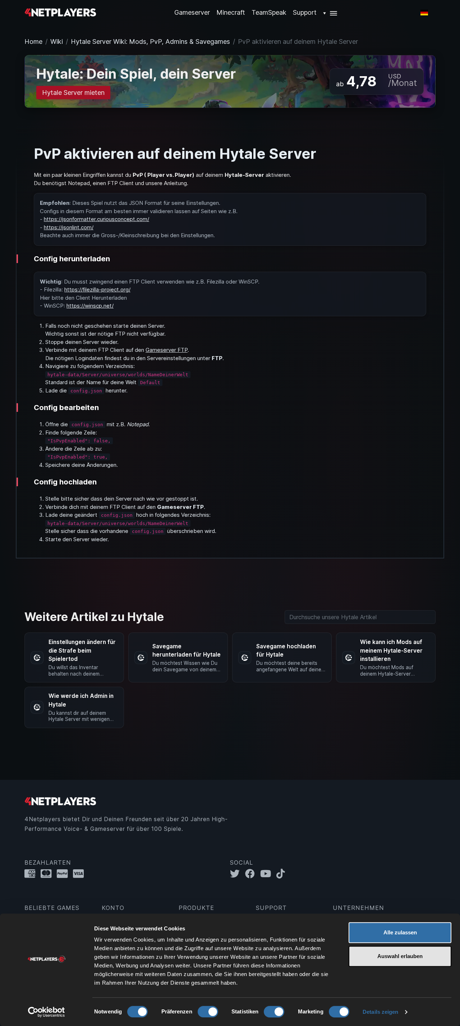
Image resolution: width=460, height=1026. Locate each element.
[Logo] (60, 12)
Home (33, 41)
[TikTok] (282, 874)
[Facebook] (252, 874)
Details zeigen (380, 1012)
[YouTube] (268, 874)
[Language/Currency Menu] (424, 12)
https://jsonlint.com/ (68, 227)
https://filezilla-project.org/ (97, 289)
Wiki (56, 41)
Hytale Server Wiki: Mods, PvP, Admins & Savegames (150, 41)
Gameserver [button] (192, 12)
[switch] (208, 1011)
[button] (330, 12)
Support (305, 12)
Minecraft (230, 12)
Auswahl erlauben (400, 956)
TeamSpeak (269, 12)
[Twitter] (237, 874)
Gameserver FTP (167, 349)
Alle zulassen (400, 932)
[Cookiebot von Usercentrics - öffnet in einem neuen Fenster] (46, 1012)
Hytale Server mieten (73, 92)
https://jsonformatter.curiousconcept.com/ (96, 219)
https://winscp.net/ (90, 305)
